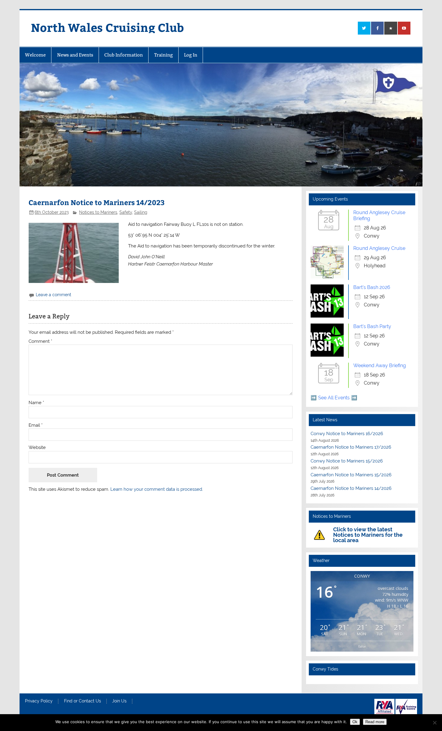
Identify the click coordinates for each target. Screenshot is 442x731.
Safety (125, 212)
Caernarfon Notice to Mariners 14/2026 (351, 488)
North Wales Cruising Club (107, 27)
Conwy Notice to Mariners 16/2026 (347, 433)
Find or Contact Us (82, 701)
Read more (374, 722)
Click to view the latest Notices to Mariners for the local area (368, 534)
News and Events (75, 55)
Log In (190, 55)
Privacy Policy (39, 701)
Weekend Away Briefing (379, 365)
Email (36, 425)
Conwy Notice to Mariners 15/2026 (347, 461)
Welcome (35, 55)
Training (163, 55)
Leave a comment (53, 294)
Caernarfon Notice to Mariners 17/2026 (351, 447)
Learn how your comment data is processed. (156, 489)
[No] (434, 723)
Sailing (140, 212)
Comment (40, 341)
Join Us (119, 701)
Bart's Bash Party (372, 326)
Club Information (123, 55)
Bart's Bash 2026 (371, 287)
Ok (355, 722)
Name (36, 403)
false (362, 646)
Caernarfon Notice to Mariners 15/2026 (351, 475)
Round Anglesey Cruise (379, 248)
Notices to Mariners (98, 212)
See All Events (334, 398)
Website (37, 447)
